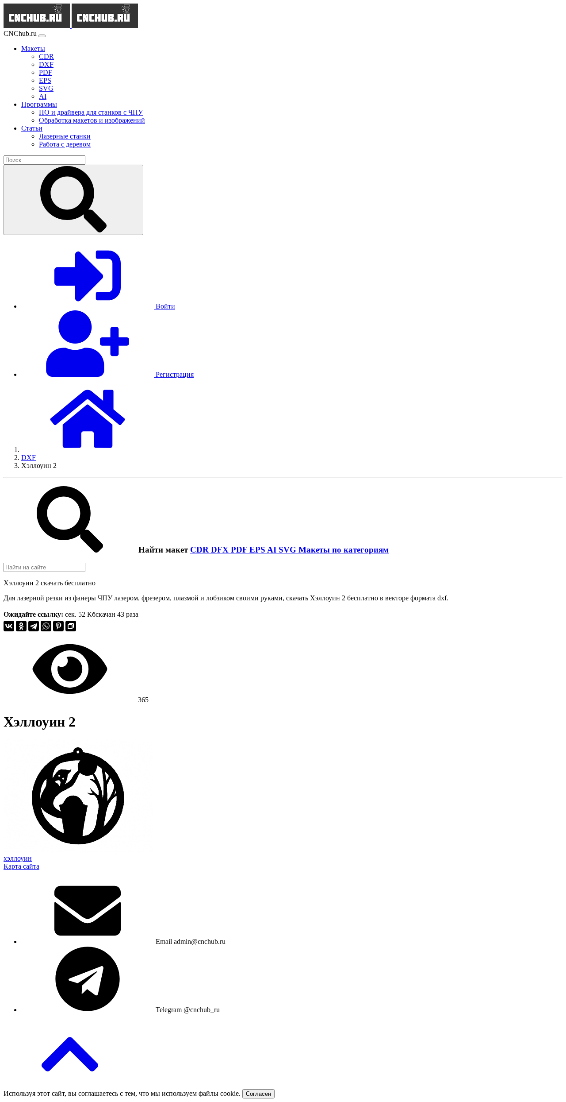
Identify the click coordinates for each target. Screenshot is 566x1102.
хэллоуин (18, 858)
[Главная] (87, 449)
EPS (258, 549)
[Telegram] (33, 626)
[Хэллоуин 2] (78, 850)
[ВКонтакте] (9, 626)
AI (273, 549)
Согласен (258, 1093)
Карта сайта (21, 866)
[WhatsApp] (46, 626)
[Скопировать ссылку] (70, 626)
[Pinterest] (58, 626)
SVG (288, 549)
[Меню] (42, 36)
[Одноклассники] (21, 626)
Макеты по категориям (343, 549)
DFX (221, 549)
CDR (200, 549)
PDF (240, 549)
